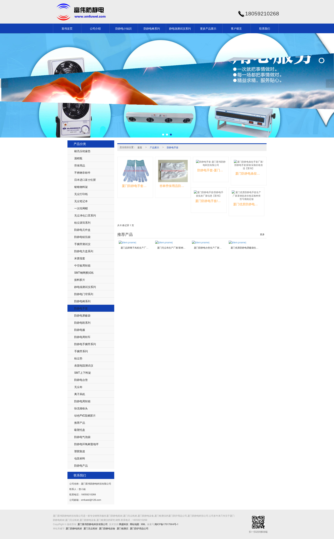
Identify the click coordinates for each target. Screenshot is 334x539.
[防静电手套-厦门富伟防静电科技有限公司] (211, 163)
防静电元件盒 (82, 230)
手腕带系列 (81, 351)
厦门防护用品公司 (139, 528)
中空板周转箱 (82, 265)
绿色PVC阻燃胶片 (85, 415)
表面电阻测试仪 (83, 365)
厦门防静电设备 (107, 528)
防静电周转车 (82, 337)
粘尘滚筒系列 (82, 222)
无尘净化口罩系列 (85, 215)
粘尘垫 (78, 358)
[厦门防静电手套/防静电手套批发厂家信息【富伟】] (208, 193)
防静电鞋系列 (82, 322)
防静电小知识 (123, 28)
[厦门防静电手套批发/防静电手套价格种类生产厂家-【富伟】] (135, 171)
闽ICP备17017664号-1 (166, 524)
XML (143, 524)
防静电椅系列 (152, 28)
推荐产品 (79, 422)
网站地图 (134, 524)
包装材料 (79, 458)
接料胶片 (79, 280)
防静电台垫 (81, 380)
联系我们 (264, 28)
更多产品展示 (208, 28)
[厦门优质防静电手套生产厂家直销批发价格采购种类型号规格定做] (246, 195)
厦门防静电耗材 (74, 528)
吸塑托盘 (79, 430)
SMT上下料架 (82, 372)
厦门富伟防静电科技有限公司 (93, 524)
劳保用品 (79, 165)
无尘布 (78, 387)
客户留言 (236, 28)
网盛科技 (123, 524)
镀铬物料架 (81, 187)
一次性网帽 (81, 208)
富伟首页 (67, 28)
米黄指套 (79, 258)
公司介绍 (95, 28)
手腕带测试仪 (82, 244)
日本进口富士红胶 (85, 180)
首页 (139, 147)
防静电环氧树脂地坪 (86, 444)
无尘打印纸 (81, 194)
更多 (262, 234)
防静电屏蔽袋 (82, 315)
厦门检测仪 (122, 528)
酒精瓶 (78, 158)
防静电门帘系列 (83, 294)
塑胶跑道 (79, 451)
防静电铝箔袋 (82, 237)
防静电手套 (81, 308)
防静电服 (79, 330)
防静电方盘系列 (83, 251)
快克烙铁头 (81, 408)
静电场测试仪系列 (180, 28)
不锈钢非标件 (82, 172)
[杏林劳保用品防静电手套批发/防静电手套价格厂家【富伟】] (173, 171)
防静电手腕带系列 (85, 344)
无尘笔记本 (81, 201)
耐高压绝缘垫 (82, 151)
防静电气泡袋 (82, 437)
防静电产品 (81, 465)
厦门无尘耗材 (90, 528)
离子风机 (79, 394)
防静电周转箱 (82, 401)
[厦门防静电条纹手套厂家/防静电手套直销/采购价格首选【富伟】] (248, 165)
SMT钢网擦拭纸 (84, 272)
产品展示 (154, 147)
